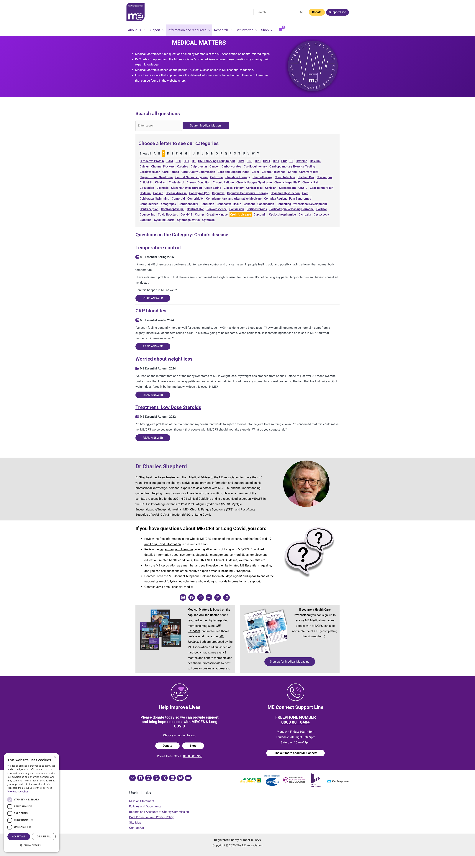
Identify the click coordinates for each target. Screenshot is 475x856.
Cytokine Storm (164, 220)
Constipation (265, 204)
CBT (186, 161)
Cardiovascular (150, 172)
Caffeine (301, 161)
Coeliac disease (176, 193)
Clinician (270, 188)
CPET (266, 161)
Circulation (147, 188)
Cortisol (321, 209)
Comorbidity (195, 198)
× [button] (55, 757)
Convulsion (236, 209)
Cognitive (218, 193)
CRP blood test (151, 310)
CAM (169, 161)
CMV (241, 161)
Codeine (145, 193)
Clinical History (234, 188)
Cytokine (145, 220)
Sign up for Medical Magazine (289, 661)
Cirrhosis (162, 188)
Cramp (199, 214)
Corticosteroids (257, 209)
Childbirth (146, 182)
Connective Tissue (229, 204)
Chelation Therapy (237, 177)
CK (194, 161)
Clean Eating (212, 188)
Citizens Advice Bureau (186, 188)
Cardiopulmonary (255, 166)
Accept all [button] (18, 836)
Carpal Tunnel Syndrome (156, 177)
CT (291, 161)
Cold (305, 193)
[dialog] (31, 802)
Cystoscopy (321, 214)
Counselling (147, 214)
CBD (178, 161)
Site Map (135, 822)
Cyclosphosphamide (282, 214)
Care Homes (170, 172)
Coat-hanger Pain (321, 188)
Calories (182, 166)
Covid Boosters (168, 214)
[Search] (301, 12)
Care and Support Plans (233, 172)
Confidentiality (188, 204)
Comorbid (178, 198)
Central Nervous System (191, 177)
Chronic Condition (198, 182)
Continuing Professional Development (302, 204)
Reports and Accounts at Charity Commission (159, 812)
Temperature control (158, 247)
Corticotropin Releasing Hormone (291, 209)
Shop (193, 745)
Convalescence (217, 209)
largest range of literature (176, 549)
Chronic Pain (310, 182)
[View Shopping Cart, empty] (280, 30)
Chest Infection (285, 177)
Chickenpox (324, 177)
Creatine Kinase (217, 214)
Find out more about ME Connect (295, 753)
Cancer (214, 166)
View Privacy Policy (17, 791)
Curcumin (260, 214)
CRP (284, 161)
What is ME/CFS (200, 538)
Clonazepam (287, 188)
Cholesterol (176, 182)
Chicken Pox (306, 177)
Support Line (337, 12)
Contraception (149, 209)
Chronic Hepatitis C (287, 182)
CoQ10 (302, 188)
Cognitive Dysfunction (285, 193)
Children (160, 182)
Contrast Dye (195, 209)
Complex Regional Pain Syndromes (287, 198)
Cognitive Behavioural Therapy (247, 193)
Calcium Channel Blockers (157, 166)
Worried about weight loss (163, 359)
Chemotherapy (262, 177)
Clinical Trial (254, 188)
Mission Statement (141, 801)
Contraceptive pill (172, 209)
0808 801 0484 (295, 722)
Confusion (207, 204)
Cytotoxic (208, 220)
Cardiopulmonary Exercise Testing (292, 166)
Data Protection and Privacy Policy (151, 817)
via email (165, 587)
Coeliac (158, 193)
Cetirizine (216, 177)
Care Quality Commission (198, 172)
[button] (143, 30)
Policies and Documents (145, 806)
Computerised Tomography (158, 204)
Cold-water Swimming (154, 198)
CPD (258, 161)
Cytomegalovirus (188, 220)
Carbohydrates (231, 166)
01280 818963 (192, 756)
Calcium (315, 161)
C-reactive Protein (152, 161)
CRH (276, 161)
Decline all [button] (44, 836)
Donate (317, 12)
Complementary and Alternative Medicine (234, 198)
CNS (249, 161)
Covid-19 (186, 214)
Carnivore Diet (308, 172)
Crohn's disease (240, 214)
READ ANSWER (153, 298)
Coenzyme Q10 (199, 193)
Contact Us (136, 827)
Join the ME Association (160, 565)
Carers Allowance (273, 172)
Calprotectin (199, 166)
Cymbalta (305, 214)
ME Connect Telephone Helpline (190, 576)
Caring (292, 172)
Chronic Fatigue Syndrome (254, 182)
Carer (255, 172)
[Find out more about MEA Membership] (137, 257)
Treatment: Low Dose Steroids (168, 407)
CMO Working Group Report (216, 161)
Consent (249, 204)
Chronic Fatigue (223, 182)
